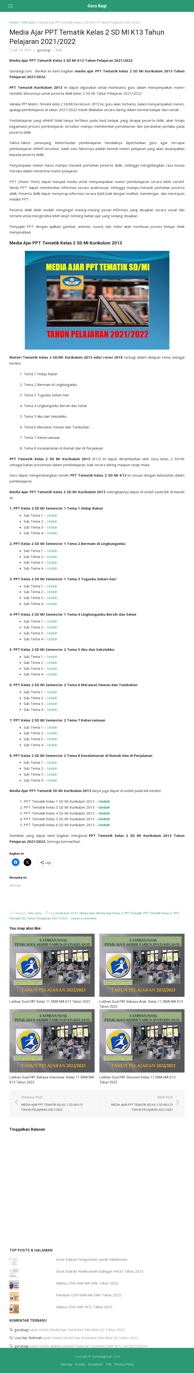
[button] (97, 300)
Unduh (52, 515)
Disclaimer (95, 1364)
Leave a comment (83, 918)
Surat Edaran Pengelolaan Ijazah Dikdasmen (91, 1259)
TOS (109, 1364)
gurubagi (43, 50)
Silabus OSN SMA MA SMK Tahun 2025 (87, 1283)
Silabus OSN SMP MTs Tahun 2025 (84, 1306)
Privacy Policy (124, 1364)
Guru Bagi (97, 5)
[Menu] (10, 6)
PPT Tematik (133, 913)
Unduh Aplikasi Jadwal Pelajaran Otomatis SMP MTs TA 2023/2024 (93, 1346)
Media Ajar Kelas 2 (109, 913)
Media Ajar (87, 913)
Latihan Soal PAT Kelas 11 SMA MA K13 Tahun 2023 (49, 1001)
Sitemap (66, 1364)
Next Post (142, 1103)
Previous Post (52, 1103)
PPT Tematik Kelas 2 (157, 913)
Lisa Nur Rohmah (28, 1337)
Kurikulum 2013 (66, 913)
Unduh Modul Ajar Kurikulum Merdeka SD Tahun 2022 (82, 1329)
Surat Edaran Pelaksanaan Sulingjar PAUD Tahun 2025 (99, 1271)
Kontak (80, 1364)
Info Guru (28, 22)
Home (13, 22)
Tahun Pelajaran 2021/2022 (47, 918)
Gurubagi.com (102, 1356)
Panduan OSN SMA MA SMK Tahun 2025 (88, 1295)
